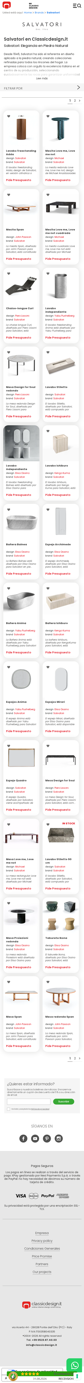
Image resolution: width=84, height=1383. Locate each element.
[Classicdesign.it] (7, 6)
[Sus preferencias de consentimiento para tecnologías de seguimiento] (77, 1376)
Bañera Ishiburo (56, 623)
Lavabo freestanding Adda (21, 152)
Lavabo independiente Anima (55, 311)
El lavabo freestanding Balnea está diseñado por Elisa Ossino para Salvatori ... (21, 485)
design (16, 158)
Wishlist (9, 116)
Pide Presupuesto (18, 180)
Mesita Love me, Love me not (60, 152)
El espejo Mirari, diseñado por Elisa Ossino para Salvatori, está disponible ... (60, 721)
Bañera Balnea (16, 544)
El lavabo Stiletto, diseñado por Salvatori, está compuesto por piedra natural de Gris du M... (60, 878)
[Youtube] (35, 1141)
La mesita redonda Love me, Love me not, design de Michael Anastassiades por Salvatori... (60, 170)
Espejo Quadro (16, 780)
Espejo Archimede (58, 544)
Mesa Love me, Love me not (20, 861)
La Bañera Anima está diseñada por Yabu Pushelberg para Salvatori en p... (21, 642)
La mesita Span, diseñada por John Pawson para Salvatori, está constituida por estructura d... (21, 249)
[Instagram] (58, 1141)
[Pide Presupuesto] (21, 128)
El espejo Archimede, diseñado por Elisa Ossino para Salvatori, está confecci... (60, 563)
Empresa (42, 1233)
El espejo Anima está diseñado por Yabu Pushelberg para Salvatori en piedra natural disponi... (21, 721)
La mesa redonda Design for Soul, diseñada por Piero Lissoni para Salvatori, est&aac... (20, 406)
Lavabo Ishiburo (56, 465)
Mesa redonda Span (59, 1017)
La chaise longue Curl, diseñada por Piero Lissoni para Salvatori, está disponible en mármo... (21, 327)
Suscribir (63, 1101)
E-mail (30, 1102)
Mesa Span (14, 1017)
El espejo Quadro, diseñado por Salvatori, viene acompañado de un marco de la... (19, 800)
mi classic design (34, 6)
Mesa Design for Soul (60, 780)
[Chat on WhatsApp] (74, 1365)
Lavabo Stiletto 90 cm (58, 861)
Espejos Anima (16, 702)
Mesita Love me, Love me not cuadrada (60, 231)
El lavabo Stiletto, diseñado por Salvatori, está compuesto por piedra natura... (58, 406)
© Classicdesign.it (42, 1306)
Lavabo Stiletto (56, 387)
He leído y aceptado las (30, 1109)
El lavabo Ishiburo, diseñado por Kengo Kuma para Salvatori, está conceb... (60, 485)
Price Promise (42, 1256)
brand (15, 162)
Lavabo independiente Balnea (16, 469)
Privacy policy (42, 1241)
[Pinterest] (47, 1141)
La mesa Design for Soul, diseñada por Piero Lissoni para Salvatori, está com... (60, 800)
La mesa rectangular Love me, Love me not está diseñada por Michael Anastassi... (21, 878)
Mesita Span (15, 229)
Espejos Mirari (55, 702)
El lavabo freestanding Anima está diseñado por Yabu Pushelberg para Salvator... (60, 327)
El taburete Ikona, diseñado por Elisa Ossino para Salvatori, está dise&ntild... (60, 957)
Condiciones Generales (42, 1248)
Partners (42, 1264)
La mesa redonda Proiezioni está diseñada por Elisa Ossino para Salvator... (20, 957)
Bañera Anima (16, 623)
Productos (77, 6)
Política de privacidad (40, 1109)
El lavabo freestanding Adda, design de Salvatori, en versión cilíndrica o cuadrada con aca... (21, 170)
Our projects (42, 1272)
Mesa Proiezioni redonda (17, 939)
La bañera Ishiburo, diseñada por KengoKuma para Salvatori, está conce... (60, 642)
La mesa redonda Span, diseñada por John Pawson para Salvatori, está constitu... (59, 1036)
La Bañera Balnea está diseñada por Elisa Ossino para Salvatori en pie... (21, 563)
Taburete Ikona (56, 938)
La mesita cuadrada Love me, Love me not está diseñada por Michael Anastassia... (60, 249)
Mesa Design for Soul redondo (20, 388)
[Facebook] (23, 1141)
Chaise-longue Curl (19, 308)
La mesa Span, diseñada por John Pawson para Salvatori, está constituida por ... (21, 1036)
